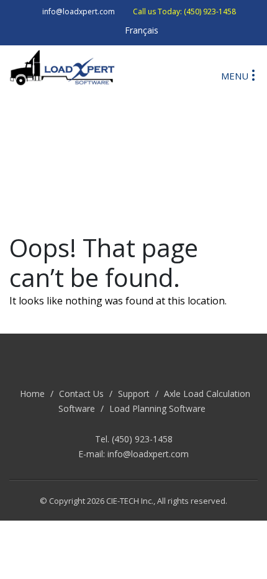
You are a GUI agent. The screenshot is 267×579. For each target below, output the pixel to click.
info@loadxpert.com (148, 454)
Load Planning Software (157, 408)
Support (134, 393)
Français (141, 30)
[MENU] (253, 74)
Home (32, 393)
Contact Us (81, 393)
